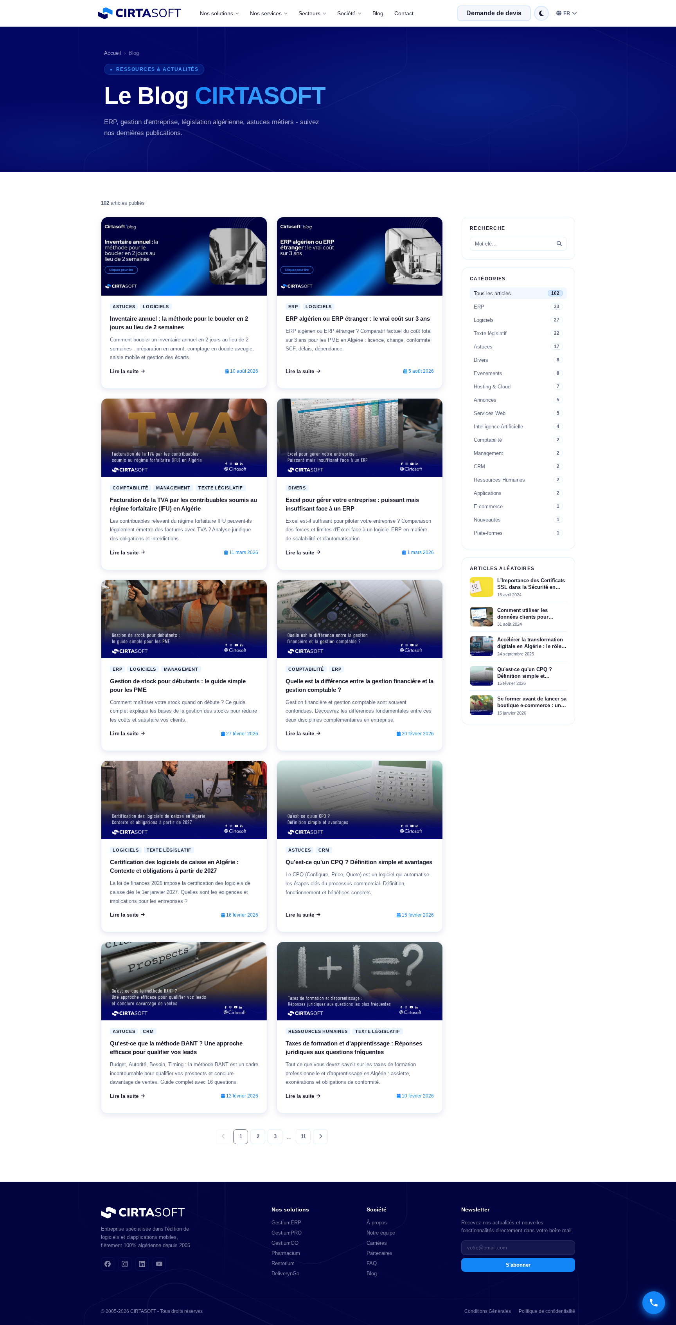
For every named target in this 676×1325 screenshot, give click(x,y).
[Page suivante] (320, 1136)
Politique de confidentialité (547, 1311)
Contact (404, 13)
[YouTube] (159, 1264)
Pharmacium (285, 1253)
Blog (377, 13)
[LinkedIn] (142, 1264)
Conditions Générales (487, 1311)
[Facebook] (107, 1264)
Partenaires (379, 1253)
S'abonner (518, 1265)
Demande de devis (493, 13)
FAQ (372, 1263)
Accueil (112, 53)
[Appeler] (653, 1302)
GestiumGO (284, 1243)
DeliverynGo (285, 1273)
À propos (377, 1223)
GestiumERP (286, 1223)
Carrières (377, 1243)
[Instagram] (124, 1264)
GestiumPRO (286, 1233)
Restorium (283, 1263)
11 (303, 1136)
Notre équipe (381, 1233)
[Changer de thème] (541, 13)
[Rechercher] (559, 243)
